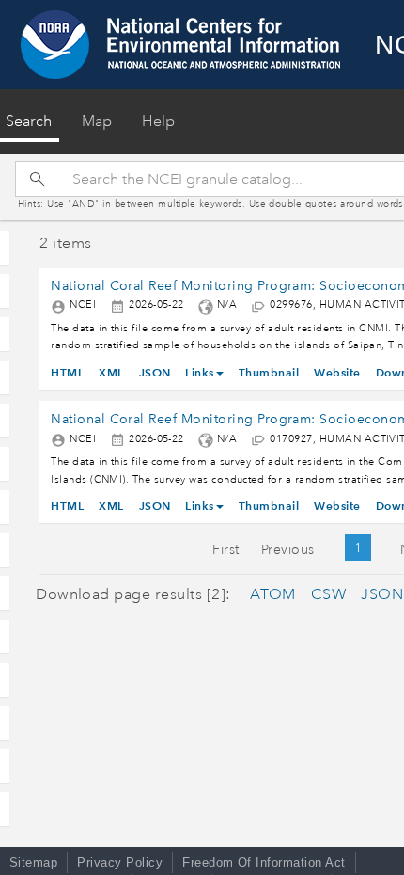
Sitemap (33, 862)
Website (337, 372)
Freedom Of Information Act (263, 862)
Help (158, 121)
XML (111, 372)
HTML (67, 372)
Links (199, 372)
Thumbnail (269, 372)
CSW (328, 594)
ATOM (273, 594)
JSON (155, 372)
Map (97, 121)
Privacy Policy (120, 862)
